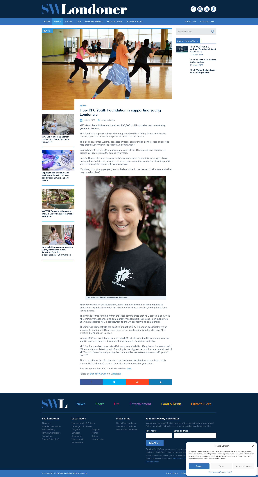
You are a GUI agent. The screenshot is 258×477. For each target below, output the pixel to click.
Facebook (193, 9)
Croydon (75, 429)
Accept (199, 466)
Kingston (96, 429)
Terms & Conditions (51, 432)
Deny (221, 466)
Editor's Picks (135, 21)
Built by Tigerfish (80, 473)
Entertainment (94, 21)
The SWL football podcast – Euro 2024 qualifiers (203, 71)
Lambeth (75, 432)
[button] (252, 446)
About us (190, 21)
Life (79, 21)
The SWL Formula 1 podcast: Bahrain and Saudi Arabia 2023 (203, 49)
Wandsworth (77, 439)
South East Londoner (126, 426)
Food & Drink (114, 21)
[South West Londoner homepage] (84, 9)
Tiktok (213, 9)
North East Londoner (126, 423)
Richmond (76, 436)
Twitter (207, 9)
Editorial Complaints (51, 426)
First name (151, 431)
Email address (181, 431)
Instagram (200, 9)
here (129, 368)
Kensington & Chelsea (81, 426)
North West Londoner (126, 429)
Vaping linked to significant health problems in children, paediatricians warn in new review (55, 176)
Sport (68, 21)
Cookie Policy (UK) (50, 439)
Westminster (98, 439)
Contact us (207, 21)
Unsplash (116, 373)
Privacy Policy (226, 472)
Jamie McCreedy (108, 120)
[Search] (212, 31)
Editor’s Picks (201, 404)
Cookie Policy (215, 472)
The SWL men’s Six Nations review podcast (203, 60)
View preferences (243, 466)
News (57, 21)
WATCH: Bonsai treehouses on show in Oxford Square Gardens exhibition (58, 214)
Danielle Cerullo (98, 373)
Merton (95, 432)
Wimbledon (77, 442)
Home (47, 21)
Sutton (95, 436)
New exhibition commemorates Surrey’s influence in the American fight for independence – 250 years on (57, 251)
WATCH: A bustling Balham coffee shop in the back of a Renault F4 (55, 139)
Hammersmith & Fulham (83, 423)
